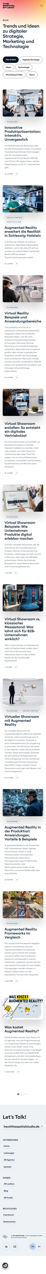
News (32, 75)
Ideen (8, 67)
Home (7, 1146)
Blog (6, 1191)
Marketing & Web (14, 75)
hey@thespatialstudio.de (21, 1126)
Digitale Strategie (31, 60)
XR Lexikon (9, 1184)
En (39, 1246)
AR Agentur (9, 1160)
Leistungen (9, 1153)
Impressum (8, 1215)
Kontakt (7, 1167)
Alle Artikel (11, 59)
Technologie (23, 67)
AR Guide (8, 1198)
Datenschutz (9, 1222)
